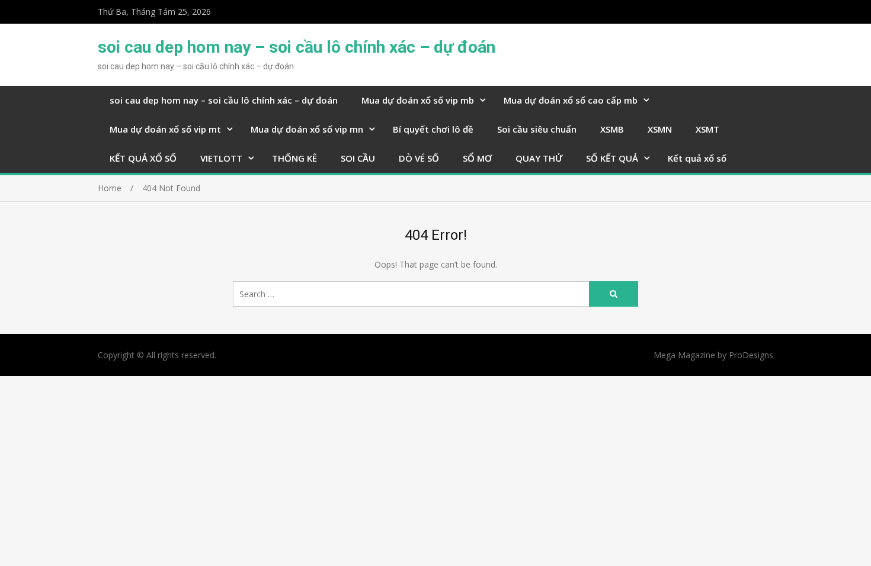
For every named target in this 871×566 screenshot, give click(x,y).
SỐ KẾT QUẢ (612, 158)
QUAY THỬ (538, 158)
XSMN (660, 129)
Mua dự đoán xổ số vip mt (165, 129)
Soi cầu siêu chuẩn (537, 129)
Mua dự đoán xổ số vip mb (417, 100)
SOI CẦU (358, 158)
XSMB (612, 129)
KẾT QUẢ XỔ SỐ (143, 158)
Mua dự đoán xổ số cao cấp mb (571, 100)
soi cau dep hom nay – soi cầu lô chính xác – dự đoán (296, 47)
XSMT (707, 129)
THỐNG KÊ (294, 158)
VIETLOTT (221, 158)
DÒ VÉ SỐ (419, 158)
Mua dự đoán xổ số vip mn (307, 129)
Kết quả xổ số (697, 158)
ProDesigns (751, 355)
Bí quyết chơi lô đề (433, 129)
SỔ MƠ (477, 158)
